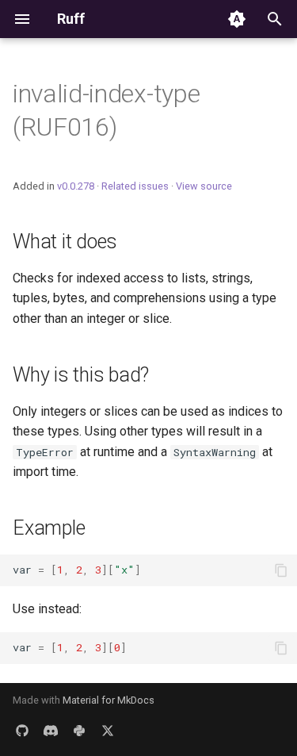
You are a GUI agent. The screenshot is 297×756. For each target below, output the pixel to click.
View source (204, 186)
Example (49, 527)
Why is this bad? (81, 374)
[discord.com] (50, 730)
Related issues (135, 186)
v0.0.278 (75, 186)
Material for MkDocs (108, 700)
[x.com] (107, 730)
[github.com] (22, 730)
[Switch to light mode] (237, 19)
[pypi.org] (79, 730)
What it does (65, 241)
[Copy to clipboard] (281, 570)
